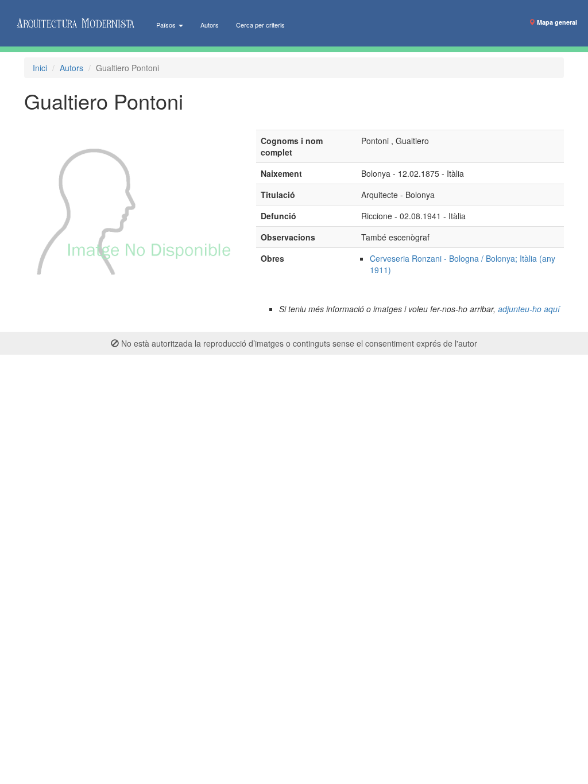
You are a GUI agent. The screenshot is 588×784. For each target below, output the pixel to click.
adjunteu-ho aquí (529, 309)
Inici (40, 67)
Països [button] (166, 24)
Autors (209, 24)
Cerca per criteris (260, 24)
